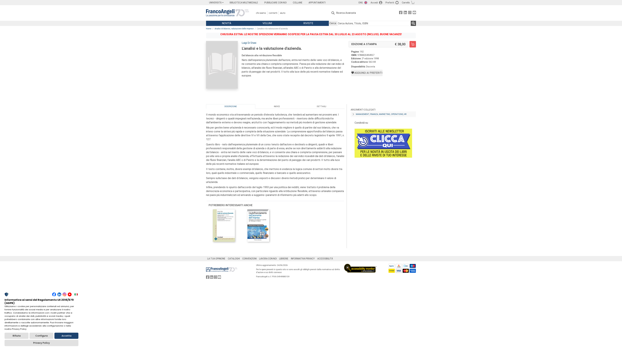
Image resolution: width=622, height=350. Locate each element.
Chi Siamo (261, 13)
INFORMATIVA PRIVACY (303, 258)
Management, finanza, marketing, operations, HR (381, 114)
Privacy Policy (41, 342)
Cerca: (333, 23)
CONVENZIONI (249, 258)
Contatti (273, 13)
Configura (41, 335)
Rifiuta (17, 335)
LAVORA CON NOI (268, 258)
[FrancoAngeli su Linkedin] (405, 13)
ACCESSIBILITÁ (325, 258)
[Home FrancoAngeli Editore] (227, 13)
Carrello (406, 2)
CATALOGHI (234, 258)
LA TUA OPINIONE (216, 258)
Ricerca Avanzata (346, 12)
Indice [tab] (277, 106)
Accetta (66, 335)
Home (208, 29)
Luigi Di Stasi (249, 42)
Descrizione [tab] (231, 106)
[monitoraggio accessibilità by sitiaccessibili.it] (360, 265)
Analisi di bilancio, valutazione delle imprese (234, 29)
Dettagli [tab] (321, 106)
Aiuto (282, 13)
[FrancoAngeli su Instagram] (409, 13)
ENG (361, 2)
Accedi (374, 2)
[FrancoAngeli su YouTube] (414, 13)
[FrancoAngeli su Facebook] (400, 13)
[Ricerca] (413, 23)
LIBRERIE (283, 258)
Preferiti (390, 2)
